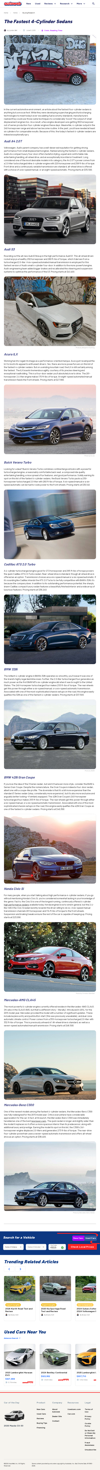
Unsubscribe (90, 1449)
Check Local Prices (82, 1246)
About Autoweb (56, 1410)
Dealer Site (57, 1416)
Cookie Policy (88, 1424)
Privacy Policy (88, 1417)
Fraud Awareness (89, 1443)
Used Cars (90, 1238)
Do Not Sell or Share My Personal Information (90, 1434)
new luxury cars (38, 1121)
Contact (55, 1421)
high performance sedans (16, 904)
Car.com (71, 1414)
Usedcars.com (74, 1409)
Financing (41, 1427)
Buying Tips (42, 1423)
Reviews (40, 1418)
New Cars (78, 1238)
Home (6, 13)
